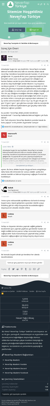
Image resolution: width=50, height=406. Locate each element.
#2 (48, 142)
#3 (48, 197)
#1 (48, 65)
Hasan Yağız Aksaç (25, 318)
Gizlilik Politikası (22, 291)
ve (12, 181)
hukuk (10, 187)
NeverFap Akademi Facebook (16, 373)
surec (5, 52)
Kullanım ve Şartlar (8, 291)
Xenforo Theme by (10, 404)
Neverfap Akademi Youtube (16, 364)
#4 (48, 222)
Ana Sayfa (42, 291)
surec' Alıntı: (7, 147)
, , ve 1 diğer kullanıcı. (26, 127)
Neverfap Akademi (12, 360)
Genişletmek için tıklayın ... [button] (25, 165)
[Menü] (3, 4)
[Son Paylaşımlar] (44, 4)
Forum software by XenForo (19, 400)
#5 (48, 251)
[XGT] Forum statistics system (15, 402)
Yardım (31, 291)
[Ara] (48, 4)
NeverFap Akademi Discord (16, 368)
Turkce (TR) (7, 288)
